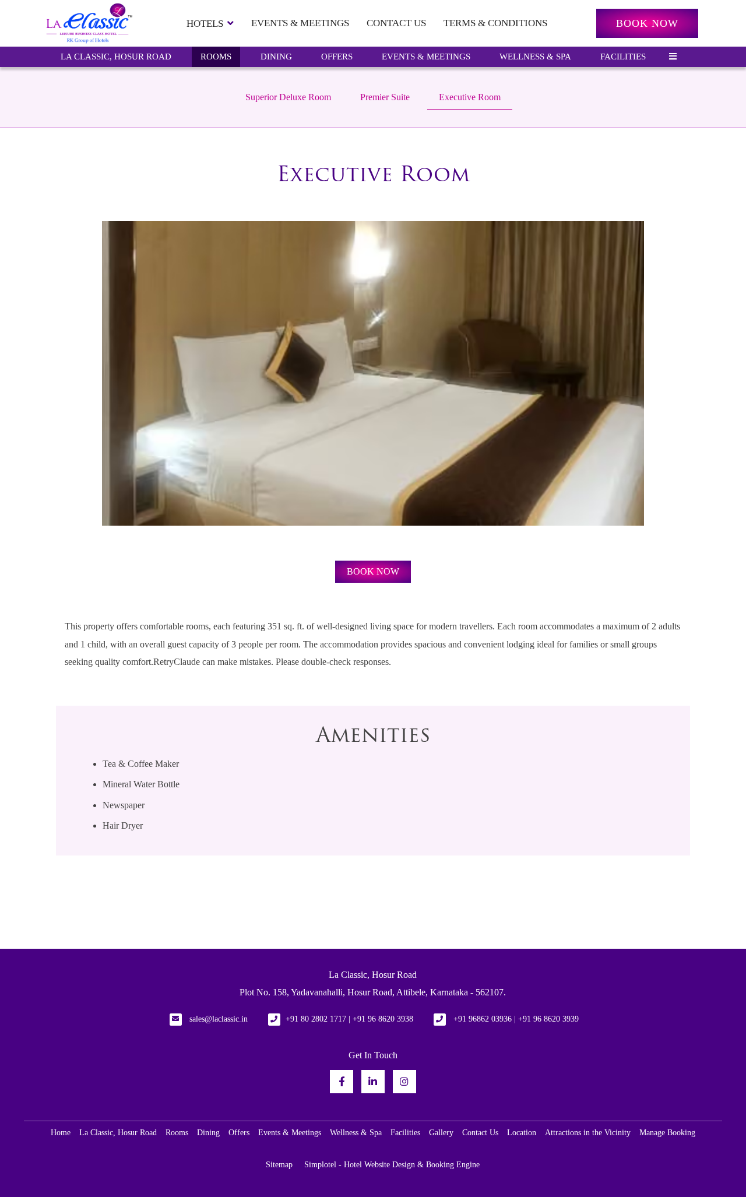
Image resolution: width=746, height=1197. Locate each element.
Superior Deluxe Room (288, 97)
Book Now (647, 23)
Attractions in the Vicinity (588, 1132)
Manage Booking (667, 1132)
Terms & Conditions (495, 23)
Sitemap (279, 1164)
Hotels (204, 23)
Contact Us (396, 23)
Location (521, 1132)
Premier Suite (385, 97)
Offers (337, 56)
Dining (276, 56)
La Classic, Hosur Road (116, 56)
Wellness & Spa (535, 56)
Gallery (441, 1132)
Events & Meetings (300, 23)
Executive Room (470, 97)
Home (61, 1132)
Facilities (623, 56)
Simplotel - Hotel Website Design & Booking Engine (392, 1164)
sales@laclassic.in (218, 1019)
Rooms (215, 56)
